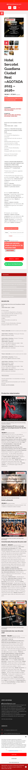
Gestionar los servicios (13, 750)
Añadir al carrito (14, 259)
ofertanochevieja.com (6, 714)
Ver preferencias (14, 762)
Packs (6, 232)
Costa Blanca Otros (6, 538)
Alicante (14, 538)
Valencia (8, 424)
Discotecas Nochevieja (19, 422)
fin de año (11, 114)
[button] (2, 13)
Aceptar (14, 754)
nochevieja (18, 114)
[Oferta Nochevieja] (14, 4)
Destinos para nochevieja (12, 109)
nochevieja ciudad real (10, 116)
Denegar (14, 758)
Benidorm (3, 498)
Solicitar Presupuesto (15, 264)
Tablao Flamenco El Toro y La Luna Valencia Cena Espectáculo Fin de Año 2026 (13, 427)
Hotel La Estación (7, 500)
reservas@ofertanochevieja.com (12, 733)
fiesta (6, 114)
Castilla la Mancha (10, 109)
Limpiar (10, 236)
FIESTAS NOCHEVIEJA (6, 719)
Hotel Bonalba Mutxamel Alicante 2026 (13, 542)
